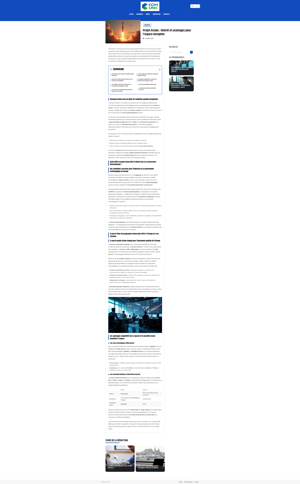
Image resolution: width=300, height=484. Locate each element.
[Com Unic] (150, 6)
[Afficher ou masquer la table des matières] (142, 69)
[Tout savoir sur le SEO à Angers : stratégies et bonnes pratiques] (150, 458)
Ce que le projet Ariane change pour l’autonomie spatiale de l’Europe (148, 74)
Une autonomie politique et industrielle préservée (147, 89)
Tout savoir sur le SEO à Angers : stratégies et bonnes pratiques (148, 466)
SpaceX (152, 346)
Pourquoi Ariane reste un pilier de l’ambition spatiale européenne (123, 74)
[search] (193, 6)
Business (147, 25)
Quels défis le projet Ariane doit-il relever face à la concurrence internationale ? (122, 80)
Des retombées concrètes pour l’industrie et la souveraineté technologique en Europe (121, 85)
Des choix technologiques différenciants (147, 84)
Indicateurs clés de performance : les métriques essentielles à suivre (180, 85)
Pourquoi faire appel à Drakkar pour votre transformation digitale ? (181, 69)
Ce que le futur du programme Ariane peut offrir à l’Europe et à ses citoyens (122, 90)
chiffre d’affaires (152, 182)
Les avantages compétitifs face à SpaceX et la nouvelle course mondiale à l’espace (147, 80)
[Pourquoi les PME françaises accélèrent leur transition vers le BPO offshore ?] (120, 458)
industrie (138, 175)
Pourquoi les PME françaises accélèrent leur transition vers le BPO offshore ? (120, 466)
